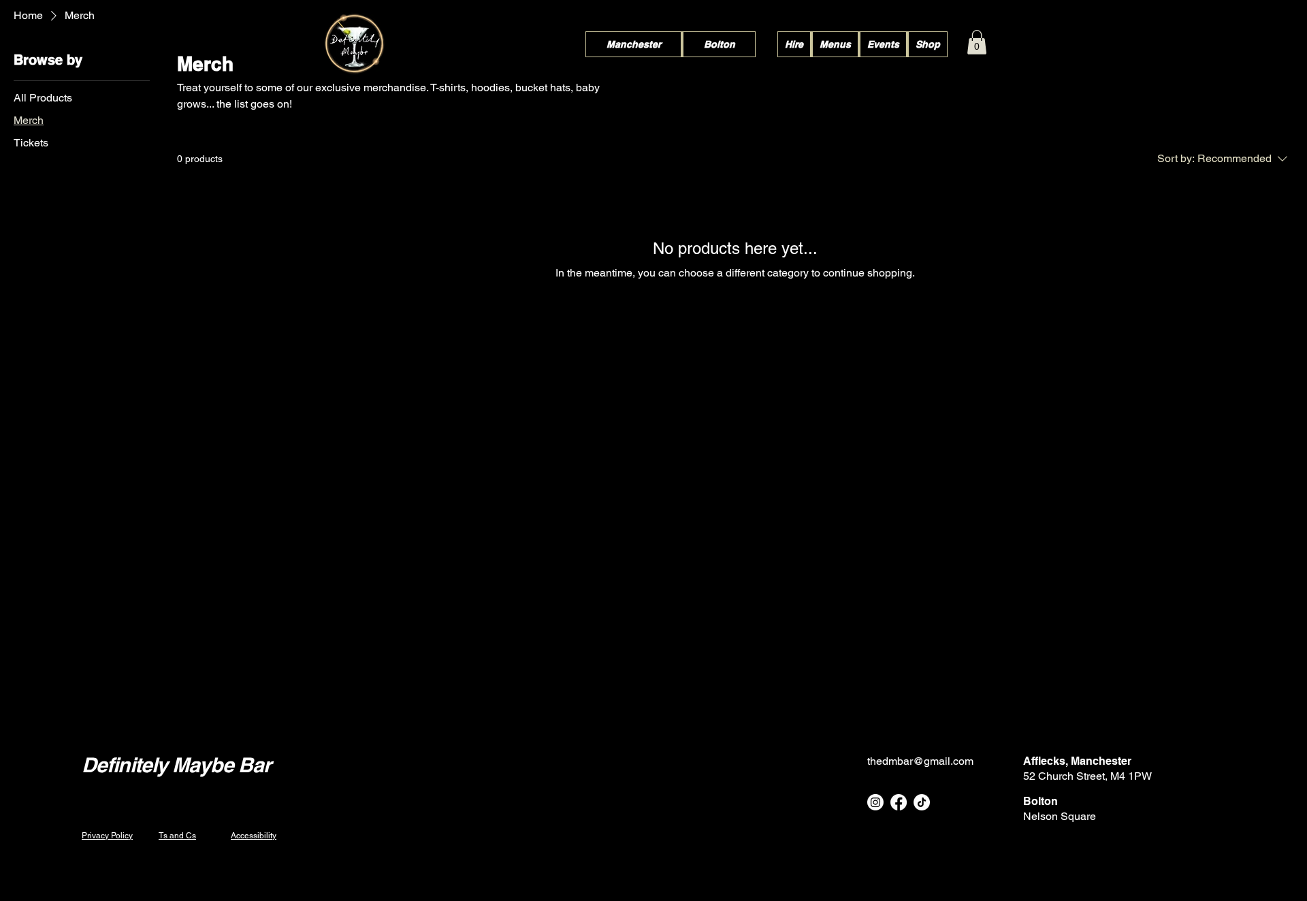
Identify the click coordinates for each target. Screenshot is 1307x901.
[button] (977, 42)
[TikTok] (922, 802)
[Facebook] (898, 802)
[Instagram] (875, 802)
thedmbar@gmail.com (920, 761)
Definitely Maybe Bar (176, 765)
